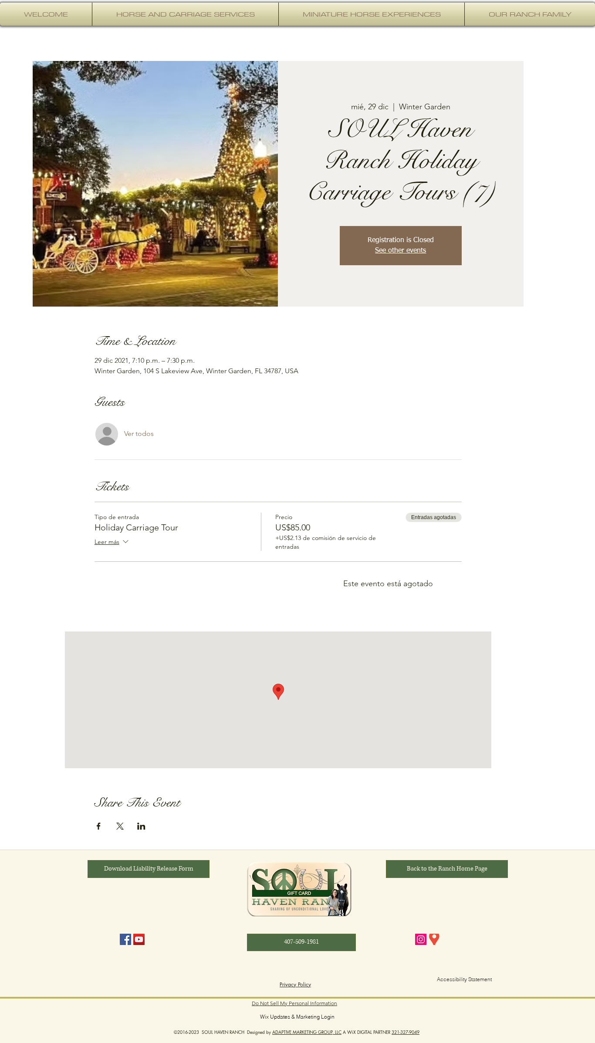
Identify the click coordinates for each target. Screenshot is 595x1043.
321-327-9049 (405, 1032)
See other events (400, 250)
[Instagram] (420, 939)
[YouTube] (139, 939)
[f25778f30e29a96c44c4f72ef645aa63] (434, 939)
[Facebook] (125, 939)
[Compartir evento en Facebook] (99, 826)
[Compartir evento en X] (120, 826)
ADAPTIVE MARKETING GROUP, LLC (306, 1032)
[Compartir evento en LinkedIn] (141, 826)
